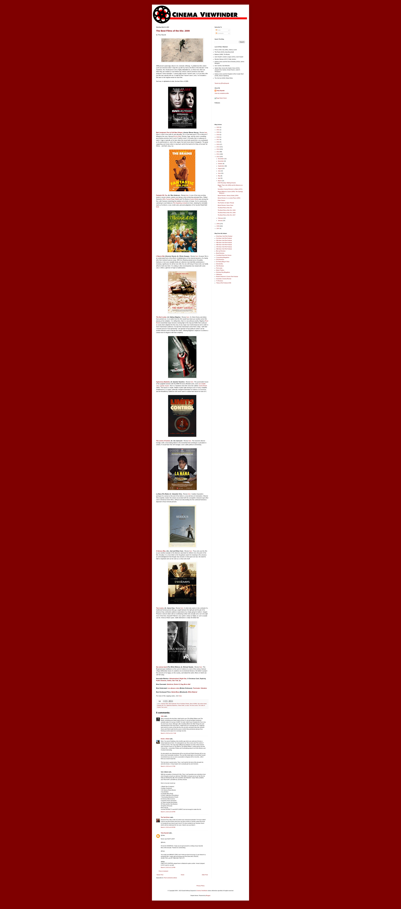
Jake (162, 716)
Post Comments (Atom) (170, 878)
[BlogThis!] (166, 701)
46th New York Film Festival (224, 249)
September (221, 166)
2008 (218, 226)
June (219, 173)
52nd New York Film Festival (224, 236)
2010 (218, 156)
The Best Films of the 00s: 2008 (226, 212)
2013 (218, 149)
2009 (218, 223)
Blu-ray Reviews (220, 251)
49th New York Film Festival (224, 242)
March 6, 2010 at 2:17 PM (168, 766)
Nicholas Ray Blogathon (223, 272)
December (221, 158)
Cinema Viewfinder (201, 890)
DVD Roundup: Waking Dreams (227, 183)
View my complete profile (222, 93)
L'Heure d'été (181, 705)
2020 (218, 132)
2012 (218, 151)
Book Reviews (220, 253)
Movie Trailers (220, 270)
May (219, 176)
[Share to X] (168, 701)
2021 (218, 129)
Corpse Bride (194, 199)
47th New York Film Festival (224, 247)
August (220, 168)
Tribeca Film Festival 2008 (223, 283)
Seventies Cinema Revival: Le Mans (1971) (230, 189)
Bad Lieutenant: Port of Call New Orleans (179, 703)
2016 (218, 142)
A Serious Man (164, 703)
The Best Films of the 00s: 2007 (226, 215)
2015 (218, 144)
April (219, 178)
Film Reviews (220, 266)
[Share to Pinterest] (172, 701)
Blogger (208, 895)
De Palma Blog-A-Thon (222, 261)
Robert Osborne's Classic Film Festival (227, 276)
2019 (218, 134)
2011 (218, 154)
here (205, 132)
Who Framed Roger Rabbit (171, 199)
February (220, 218)
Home (182, 875)
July (219, 171)
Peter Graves (221, 200)
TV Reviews (219, 281)
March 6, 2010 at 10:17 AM (168, 733)
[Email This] (164, 701)
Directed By (219, 264)
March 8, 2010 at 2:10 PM (168, 867)
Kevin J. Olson (165, 739)
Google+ (6, 0)
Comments (220, 33)
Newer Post (160, 875)
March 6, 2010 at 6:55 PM (168, 827)
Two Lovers (164, 707)
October (220, 163)
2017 (218, 139)
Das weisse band (202, 703)
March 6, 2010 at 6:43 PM (168, 812)
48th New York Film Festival (224, 244)
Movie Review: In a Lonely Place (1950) (229, 198)
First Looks (219, 268)
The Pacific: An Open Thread (226, 203)
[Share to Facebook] (170, 701)
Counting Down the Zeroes (223, 255)
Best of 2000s (193, 703)
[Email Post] (159, 701)
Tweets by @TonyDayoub (222, 83)
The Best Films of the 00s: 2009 (173, 31)
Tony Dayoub (165, 833)
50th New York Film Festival (224, 240)
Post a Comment (163, 871)
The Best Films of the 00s (225, 207)
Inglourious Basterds (171, 705)
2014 (218, 147)
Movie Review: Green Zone (225, 205)
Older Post (205, 875)
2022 (218, 127)
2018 (218, 137)
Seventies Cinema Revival (223, 278)
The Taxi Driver (165, 817)
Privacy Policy (200, 885)
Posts (218, 30)
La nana (187, 705)
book (157, 207)
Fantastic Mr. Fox (161, 705)
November (221, 161)
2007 (218, 228)
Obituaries (219, 274)
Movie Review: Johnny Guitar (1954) (228, 195)
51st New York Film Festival (224, 238)
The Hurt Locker (194, 705)
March (220, 180)
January (220, 220)
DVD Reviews (220, 259)
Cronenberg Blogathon (222, 257)
